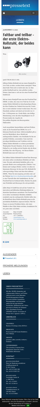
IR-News (24, 326)
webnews (23, 339)
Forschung (14, 326)
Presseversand (10, 332)
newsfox (18, 339)
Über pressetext (10, 347)
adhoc (13, 339)
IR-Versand (17, 332)
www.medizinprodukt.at (20, 219)
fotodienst (8, 341)
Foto (7, 334)
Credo (21, 349)
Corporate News (19, 347)
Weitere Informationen (18, 405)
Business (8, 326)
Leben (19, 326)
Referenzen (17, 351)
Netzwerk (16, 349)
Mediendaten (9, 351)
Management (9, 349)
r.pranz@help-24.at (18, 217)
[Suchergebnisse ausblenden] (8, 242)
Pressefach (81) (10, 258)
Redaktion (24, 332)
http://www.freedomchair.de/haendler (21, 176)
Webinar (11, 334)
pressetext (8, 339)
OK (28, 405)
